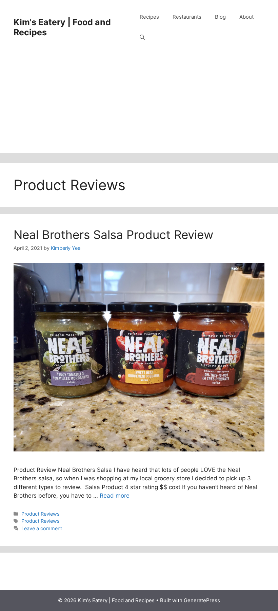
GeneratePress (202, 600)
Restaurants (187, 17)
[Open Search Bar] (142, 37)
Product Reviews (40, 514)
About (246, 17)
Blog (220, 17)
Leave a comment (41, 528)
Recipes (149, 17)
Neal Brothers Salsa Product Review (113, 234)
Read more (115, 495)
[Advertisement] (139, 105)
